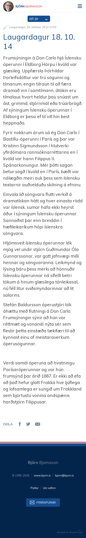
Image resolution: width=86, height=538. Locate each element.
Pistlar (34, 488)
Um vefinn (49, 488)
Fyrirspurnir (46, 502)
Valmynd (80, 6)
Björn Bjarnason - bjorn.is (26, 6)
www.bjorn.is (42, 475)
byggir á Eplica (70, 532)
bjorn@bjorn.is (64, 475)
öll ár (33, 18)
